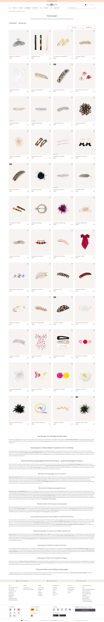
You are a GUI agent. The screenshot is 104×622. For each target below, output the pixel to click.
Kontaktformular (26, 587)
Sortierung (89, 27)
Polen (54, 595)
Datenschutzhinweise (86, 590)
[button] (90, 5)
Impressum (84, 595)
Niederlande (55, 593)
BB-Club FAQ (11, 589)
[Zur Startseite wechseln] (52, 4)
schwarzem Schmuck (73, 508)
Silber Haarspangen (36, 467)
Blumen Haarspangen (13, 534)
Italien (54, 590)
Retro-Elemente (23, 494)
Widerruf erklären (85, 598)
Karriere (69, 592)
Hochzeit (46, 7)
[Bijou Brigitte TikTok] (54, 609)
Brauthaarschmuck (46, 441)
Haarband (40, 592)
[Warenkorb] (95, 5)
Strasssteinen (42, 562)
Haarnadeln (17, 439)
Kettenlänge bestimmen (13, 599)
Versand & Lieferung (12, 590)
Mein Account (11, 593)
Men (51, 7)
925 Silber (21, 7)
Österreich (55, 587)
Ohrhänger (40, 593)
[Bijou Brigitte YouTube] (70, 609)
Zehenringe (40, 595)
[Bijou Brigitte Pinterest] (66, 609)
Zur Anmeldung (85, 610)
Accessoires (27, 7)
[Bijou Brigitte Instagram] (58, 609)
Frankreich (55, 589)
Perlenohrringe (41, 587)
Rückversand (11, 592)
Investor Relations (71, 587)
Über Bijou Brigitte (71, 589)
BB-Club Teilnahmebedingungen (88, 589)
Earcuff (39, 590)
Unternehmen (70, 590)
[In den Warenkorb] (28, 58)
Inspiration (56, 7)
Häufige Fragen (11, 595)
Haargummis (40, 589)
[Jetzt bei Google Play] (62, 615)
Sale (41, 7)
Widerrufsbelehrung (86, 596)
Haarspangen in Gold (38, 451)
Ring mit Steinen (39, 510)
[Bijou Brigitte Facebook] (62, 609)
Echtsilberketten (46, 511)
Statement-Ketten (45, 508)
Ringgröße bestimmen (13, 598)
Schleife (67, 548)
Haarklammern (46, 454)
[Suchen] (95, 7)
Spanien (54, 592)
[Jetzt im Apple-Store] (56, 615)
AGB (83, 587)
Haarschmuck (62, 491)
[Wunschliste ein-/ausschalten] (28, 31)
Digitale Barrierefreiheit (86, 599)
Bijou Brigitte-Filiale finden (28, 589)
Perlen (84, 561)
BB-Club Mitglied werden (13, 587)
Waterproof (35, 7)
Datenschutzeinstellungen (87, 601)
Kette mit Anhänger (54, 510)
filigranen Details (50, 562)
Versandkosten (55, 620)
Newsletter (11, 596)
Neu (9, 7)
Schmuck (14, 7)
